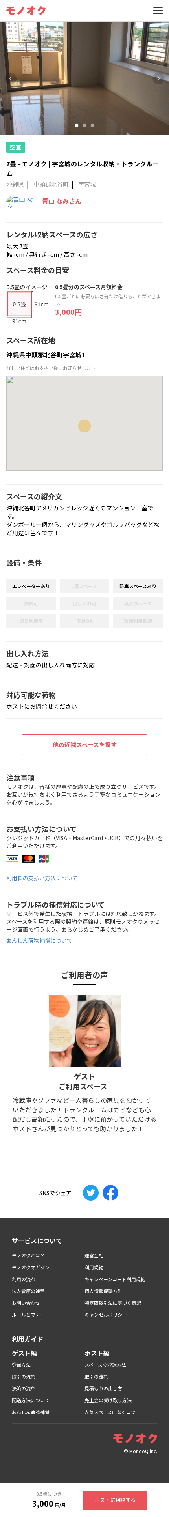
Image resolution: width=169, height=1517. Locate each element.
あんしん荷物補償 (31, 1412)
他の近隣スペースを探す (85, 744)
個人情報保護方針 (103, 1290)
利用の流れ (23, 1279)
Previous (11, 78)
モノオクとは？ (28, 1255)
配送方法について (31, 1400)
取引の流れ (23, 1376)
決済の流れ (23, 1388)
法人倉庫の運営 (28, 1290)
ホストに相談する (115, 1500)
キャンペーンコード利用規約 (114, 1279)
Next (158, 78)
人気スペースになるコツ (110, 1412)
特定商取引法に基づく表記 (112, 1302)
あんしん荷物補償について (39, 940)
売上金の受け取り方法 (108, 1400)
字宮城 (87, 184)
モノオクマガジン (31, 1267)
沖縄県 (15, 184)
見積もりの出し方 (103, 1388)
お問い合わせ (26, 1302)
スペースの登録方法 (105, 1364)
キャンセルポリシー (105, 1314)
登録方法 (21, 1364)
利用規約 (93, 1267)
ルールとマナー (28, 1314)
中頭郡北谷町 (51, 184)
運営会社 (93, 1255)
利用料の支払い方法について (42, 878)
